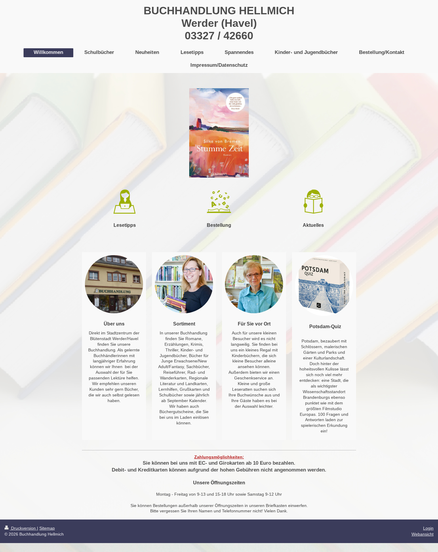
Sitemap (47, 528)
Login (428, 528)
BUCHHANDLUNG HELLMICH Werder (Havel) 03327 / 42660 (219, 23)
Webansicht (422, 534)
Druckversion (23, 528)
